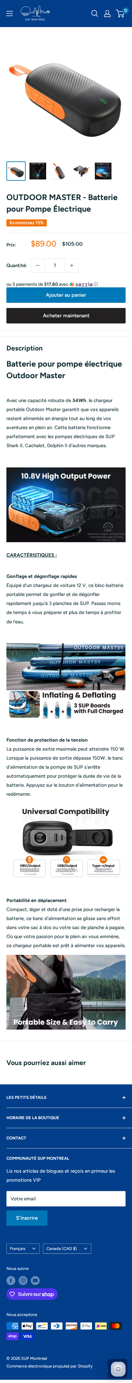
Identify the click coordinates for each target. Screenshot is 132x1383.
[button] (66, 284)
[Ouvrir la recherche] (94, 13)
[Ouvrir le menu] (9, 13)
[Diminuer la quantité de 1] (38, 265)
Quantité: (16, 265)
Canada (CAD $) (61, 1248)
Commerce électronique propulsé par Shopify (49, 1366)
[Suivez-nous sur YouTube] (35, 1280)
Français (17, 1248)
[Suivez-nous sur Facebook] (10, 1280)
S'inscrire (27, 1218)
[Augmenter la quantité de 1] (71, 265)
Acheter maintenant (66, 315)
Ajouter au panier (66, 295)
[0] (120, 13)
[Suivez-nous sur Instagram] (23, 1280)
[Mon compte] (107, 13)
